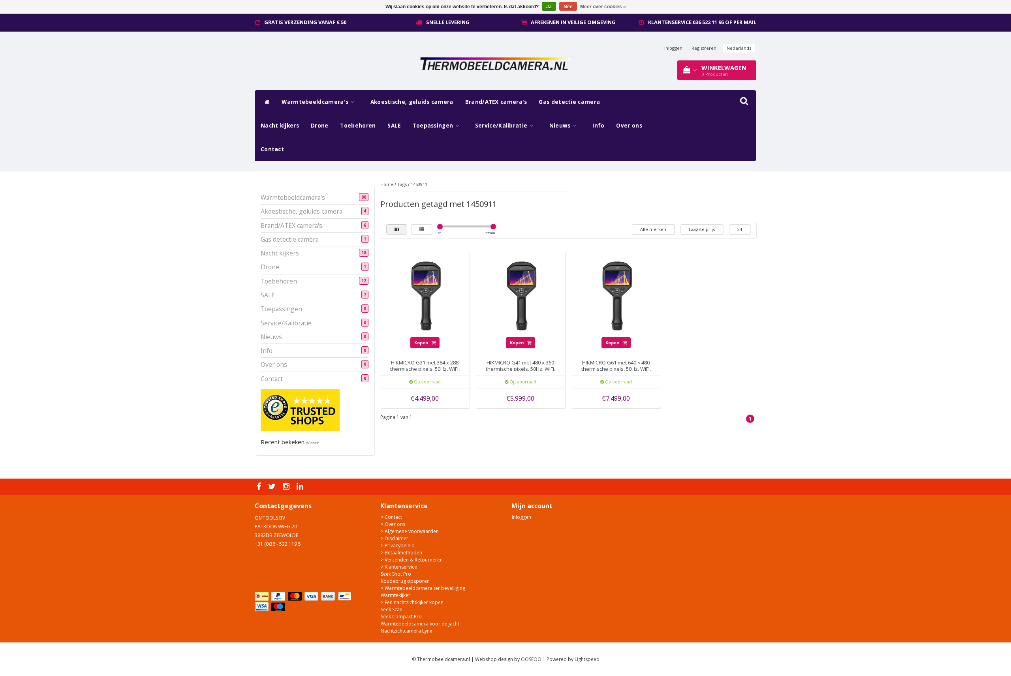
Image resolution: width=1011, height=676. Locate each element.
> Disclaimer (394, 538)
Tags (402, 184)
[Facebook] (260, 487)
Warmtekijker (395, 595)
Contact (272, 149)
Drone (320, 125)
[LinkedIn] (301, 487)
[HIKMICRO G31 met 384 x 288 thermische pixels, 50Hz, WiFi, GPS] (425, 294)
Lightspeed (587, 659)
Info (598, 125)
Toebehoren (358, 125)
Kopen (422, 343)
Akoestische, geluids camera (411, 101)
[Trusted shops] (300, 409)
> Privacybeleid (398, 545)
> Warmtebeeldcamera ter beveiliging (423, 588)
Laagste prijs (702, 229)
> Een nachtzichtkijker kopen (412, 602)
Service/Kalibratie (502, 125)
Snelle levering (448, 22)
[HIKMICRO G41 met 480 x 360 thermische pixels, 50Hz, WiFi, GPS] (520, 294)
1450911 (419, 184)
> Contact (391, 517)
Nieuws (560, 125)
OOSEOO (531, 659)
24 (739, 229)
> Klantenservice (399, 566)
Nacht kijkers (280, 125)
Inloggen (673, 48)
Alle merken (653, 229)
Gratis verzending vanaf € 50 (305, 22)
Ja (549, 6)
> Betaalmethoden (401, 552)
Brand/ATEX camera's (496, 101)
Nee (568, 6)
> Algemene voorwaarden (410, 531)
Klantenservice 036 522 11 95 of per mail (702, 22)
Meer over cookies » (603, 6)
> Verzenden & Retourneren (412, 559)
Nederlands (739, 48)
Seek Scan (391, 609)
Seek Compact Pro (401, 616)
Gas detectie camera (569, 101)
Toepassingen (434, 125)
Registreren (704, 48)
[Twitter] (273, 487)
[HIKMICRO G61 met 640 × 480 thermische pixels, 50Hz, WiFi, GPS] (616, 294)
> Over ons (393, 524)
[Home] (265, 102)
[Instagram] (287, 487)
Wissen (312, 442)
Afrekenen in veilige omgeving (573, 22)
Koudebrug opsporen (405, 581)
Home (386, 184)
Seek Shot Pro (396, 574)
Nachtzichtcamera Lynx (406, 630)
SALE (393, 125)
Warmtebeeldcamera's (316, 101)
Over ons (629, 125)
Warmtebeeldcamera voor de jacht (420, 623)
